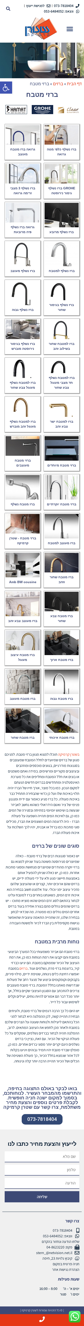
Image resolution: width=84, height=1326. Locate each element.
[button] (6, 88)
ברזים (23, 968)
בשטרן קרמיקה (68, 754)
